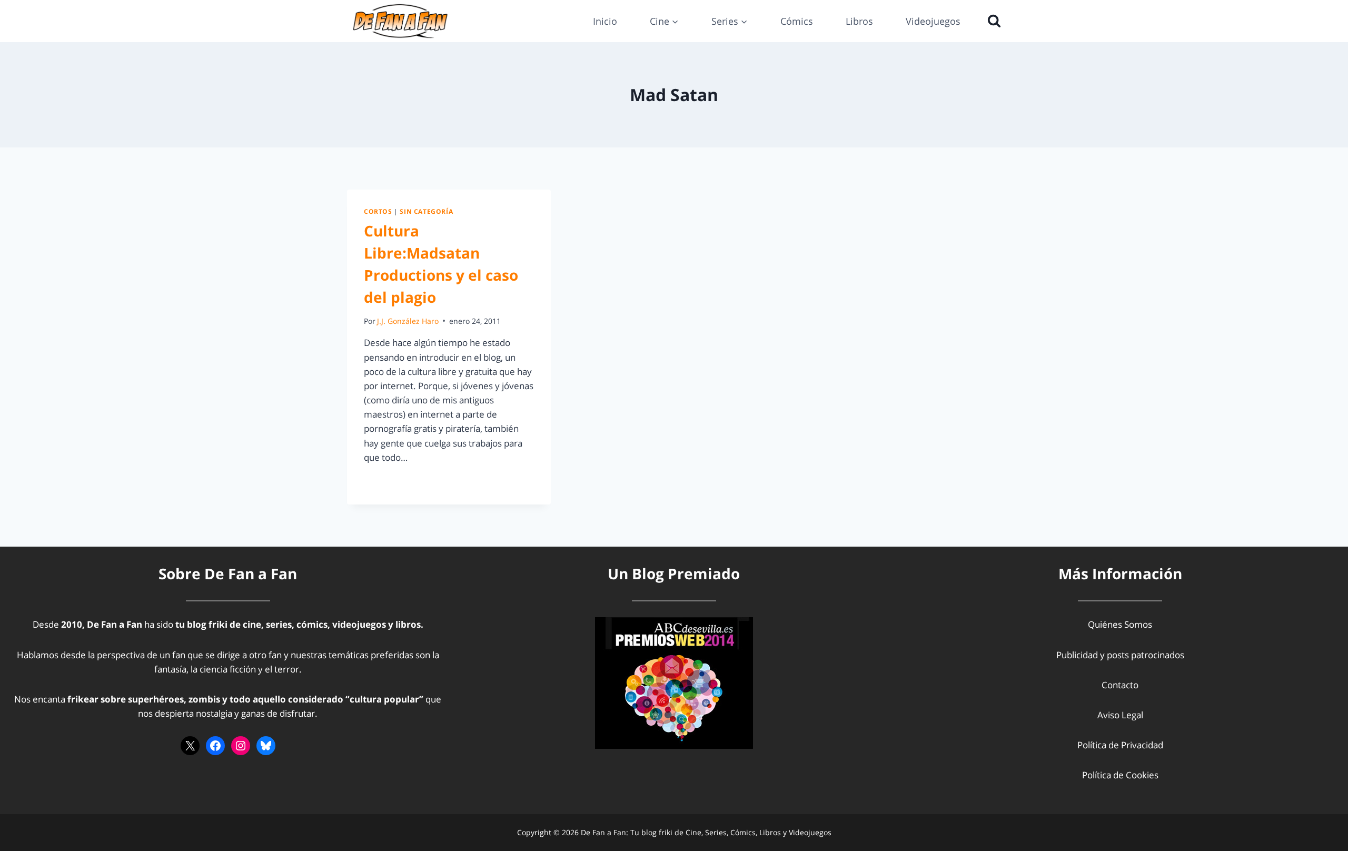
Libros (859, 21)
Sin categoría (426, 211)
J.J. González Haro (408, 321)
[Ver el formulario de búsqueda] (991, 21)
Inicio (605, 21)
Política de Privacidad (1120, 745)
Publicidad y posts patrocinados (1120, 655)
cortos (378, 211)
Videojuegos (933, 21)
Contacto (1120, 685)
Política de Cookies (1120, 775)
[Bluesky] (265, 745)
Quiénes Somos (1120, 624)
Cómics (796, 21)
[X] (190, 745)
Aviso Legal (1120, 715)
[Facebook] (215, 745)
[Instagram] (240, 745)
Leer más (388, 481)
